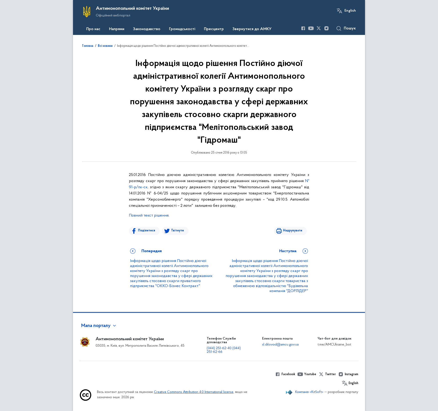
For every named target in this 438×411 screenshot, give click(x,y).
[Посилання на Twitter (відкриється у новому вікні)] (318, 28)
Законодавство (146, 29)
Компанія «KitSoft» (309, 392)
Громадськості (182, 29)
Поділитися (146, 230)
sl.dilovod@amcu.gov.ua (280, 344)
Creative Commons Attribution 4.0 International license (193, 392)
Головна (87, 46)
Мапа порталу (96, 325)
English (350, 11)
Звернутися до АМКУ (251, 29)
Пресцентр (214, 29)
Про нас (93, 29)
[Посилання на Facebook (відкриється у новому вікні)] (303, 28)
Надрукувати (292, 230)
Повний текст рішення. (149, 216)
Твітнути (177, 230)
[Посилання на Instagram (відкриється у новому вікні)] (326, 28)
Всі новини (105, 46)
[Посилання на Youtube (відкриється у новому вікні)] (311, 28)
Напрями (116, 29)
